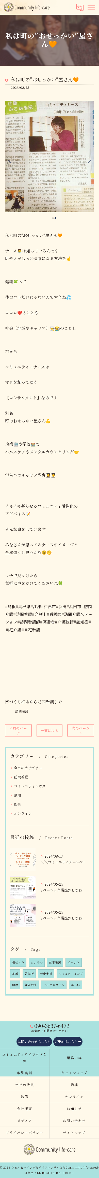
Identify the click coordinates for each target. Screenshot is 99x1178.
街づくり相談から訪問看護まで (33, 702)
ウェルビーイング (71, 974)
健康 (15, 985)
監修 (17, 804)
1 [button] (53, 218)
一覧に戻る (49, 730)
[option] (49, 156)
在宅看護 (55, 962)
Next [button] (89, 160)
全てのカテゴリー (28, 767)
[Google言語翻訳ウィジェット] (80, 7)
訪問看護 (21, 711)
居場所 (29, 974)
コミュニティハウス (30, 786)
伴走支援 (46, 974)
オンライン (23, 813)
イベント (74, 962)
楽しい (75, 985)
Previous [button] (10, 160)
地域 (15, 974)
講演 (17, 795)
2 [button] (55, 218)
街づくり (18, 962)
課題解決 (31, 985)
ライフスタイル (53, 985)
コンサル (37, 962)
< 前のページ (18, 730)
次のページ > (81, 730)
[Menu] (91, 7)
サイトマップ (74, 1132)
